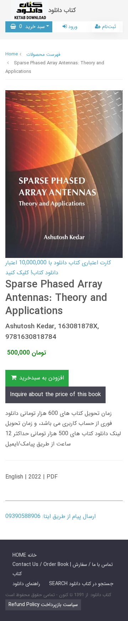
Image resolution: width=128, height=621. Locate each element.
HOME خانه (24, 555)
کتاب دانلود (62, 10)
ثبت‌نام (108, 27)
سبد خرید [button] (30, 27)
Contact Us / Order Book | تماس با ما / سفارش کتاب (62, 569)
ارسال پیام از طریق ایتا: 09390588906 (50, 516)
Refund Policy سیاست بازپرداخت (43, 605)
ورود (72, 27)
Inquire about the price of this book (55, 394)
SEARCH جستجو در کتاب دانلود (81, 584)
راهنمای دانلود (26, 584)
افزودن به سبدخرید (40, 377)
